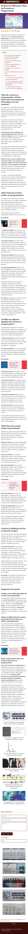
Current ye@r (5, 837)
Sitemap (8, 930)
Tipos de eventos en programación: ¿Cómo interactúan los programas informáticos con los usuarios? (12, 57)
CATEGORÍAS (7, 929)
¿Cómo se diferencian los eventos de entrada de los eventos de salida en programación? (14, 83)
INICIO (2, 929)
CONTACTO (4, 930)
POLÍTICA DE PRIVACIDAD (16, 929)
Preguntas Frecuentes (10, 75)
